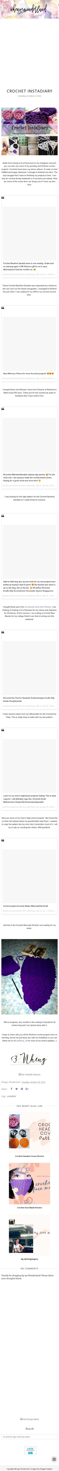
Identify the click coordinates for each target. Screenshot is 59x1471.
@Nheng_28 (21, 1041)
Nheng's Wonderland (22, 1469)
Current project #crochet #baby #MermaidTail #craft (25, 906)
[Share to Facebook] (11, 1089)
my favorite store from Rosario (38, 607)
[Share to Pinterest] (22, 1089)
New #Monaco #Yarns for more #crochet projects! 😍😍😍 (28, 373)
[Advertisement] (29, 50)
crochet (11, 1096)
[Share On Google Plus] (27, 1089)
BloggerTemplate (46, 1469)
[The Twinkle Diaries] (29, 1074)
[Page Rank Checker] (29, 1419)
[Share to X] (16, 1089)
